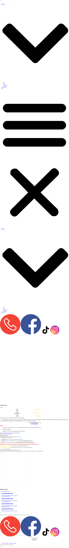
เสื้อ (3, 82)
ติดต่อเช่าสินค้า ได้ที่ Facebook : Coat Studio (11, 495)
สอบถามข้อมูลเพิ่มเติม (34, 423)
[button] (34, 158)
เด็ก (3, 83)
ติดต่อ (2, 88)
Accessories (5, 86)
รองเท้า (4, 84)
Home (2, 3)
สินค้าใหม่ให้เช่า (4, 87)
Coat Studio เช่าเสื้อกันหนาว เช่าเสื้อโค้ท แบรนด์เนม (9, 543)
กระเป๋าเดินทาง (5, 85)
